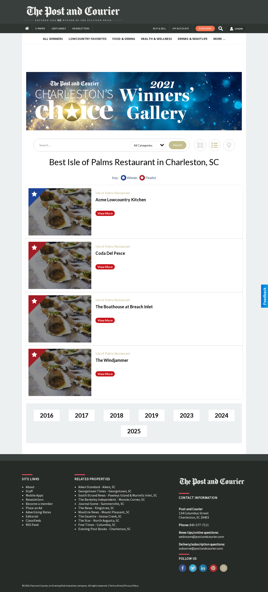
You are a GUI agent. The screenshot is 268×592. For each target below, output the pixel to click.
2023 (186, 415)
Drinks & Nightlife (192, 39)
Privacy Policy (131, 585)
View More (105, 213)
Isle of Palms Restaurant (112, 193)
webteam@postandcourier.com (201, 536)
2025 (134, 431)
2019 (151, 415)
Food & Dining (123, 39)
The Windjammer (111, 360)
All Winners (53, 39)
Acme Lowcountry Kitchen (120, 199)
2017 (81, 415)
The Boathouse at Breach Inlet (124, 306)
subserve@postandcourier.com (201, 548)
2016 (46, 415)
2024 (221, 415)
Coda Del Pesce (110, 253)
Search (177, 145)
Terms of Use (115, 585)
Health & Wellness (156, 39)
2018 (116, 415)
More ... (219, 39)
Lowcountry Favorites (88, 39)
